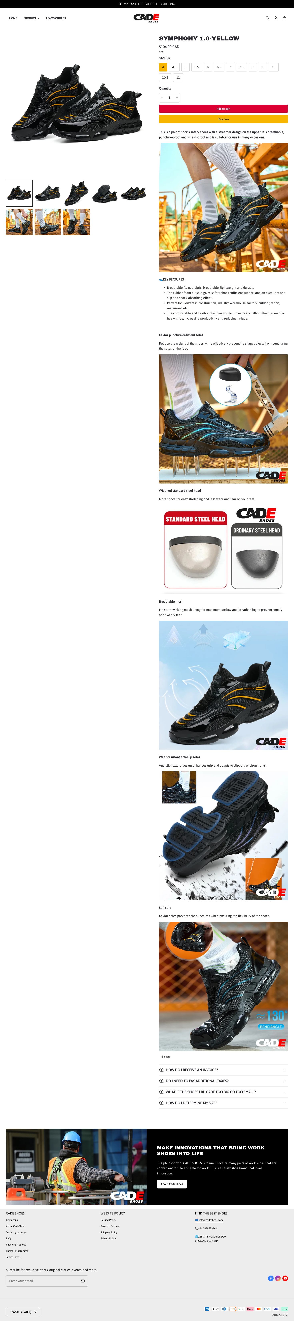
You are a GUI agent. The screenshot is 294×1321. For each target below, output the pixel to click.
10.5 (165, 77)
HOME (13, 18)
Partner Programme (17, 1250)
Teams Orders (13, 1257)
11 (178, 77)
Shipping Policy (109, 1232)
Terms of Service (110, 1226)
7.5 (241, 67)
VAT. (161, 51)
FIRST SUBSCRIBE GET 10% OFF (147, 3)
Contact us (12, 1219)
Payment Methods (16, 1244)
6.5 (219, 67)
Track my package (16, 1232)
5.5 (197, 67)
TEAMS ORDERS (56, 18)
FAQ (8, 1238)
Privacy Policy (108, 1238)
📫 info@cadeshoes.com (209, 1219)
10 (273, 67)
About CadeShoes (172, 1184)
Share (167, 1056)
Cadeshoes (283, 1315)
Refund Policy (108, 1219)
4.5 (174, 67)
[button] (268, 18)
